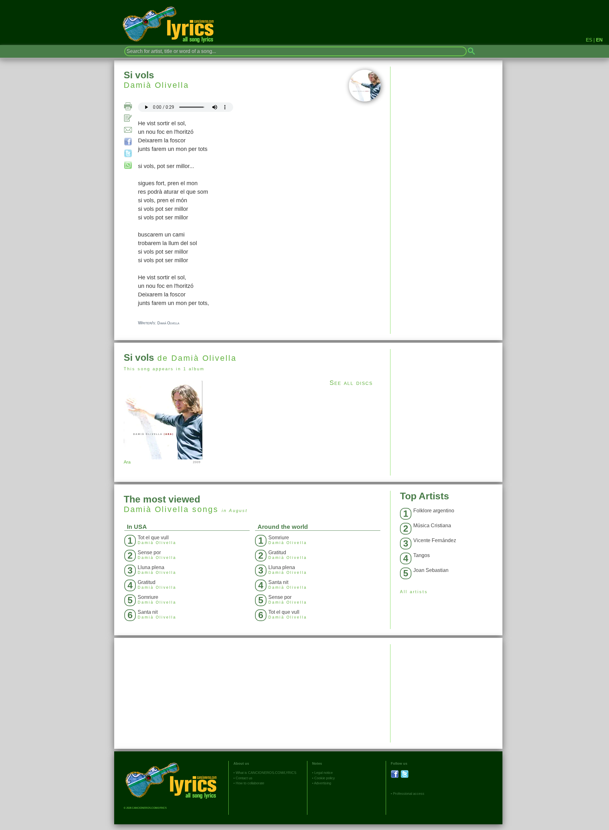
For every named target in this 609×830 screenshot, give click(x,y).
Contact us (244, 778)
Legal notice (323, 773)
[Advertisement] (446, 393)
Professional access (408, 793)
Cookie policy (324, 778)
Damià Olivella (156, 85)
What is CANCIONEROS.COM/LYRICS (266, 773)
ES (589, 39)
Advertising (322, 783)
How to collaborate (250, 783)
